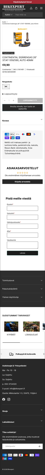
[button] (36, 8)
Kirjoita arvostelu (22, 181)
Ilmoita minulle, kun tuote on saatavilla (22, 107)
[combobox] (22, 14)
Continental (6, 69)
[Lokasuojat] (31, 327)
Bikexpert (11, 469)
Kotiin (4, 22)
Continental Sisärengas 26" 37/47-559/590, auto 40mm (20, 23)
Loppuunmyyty (30, 100)
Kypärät (11, 335)
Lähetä (22, 253)
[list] (22, 38)
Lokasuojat (31, 335)
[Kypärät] (11, 327)
